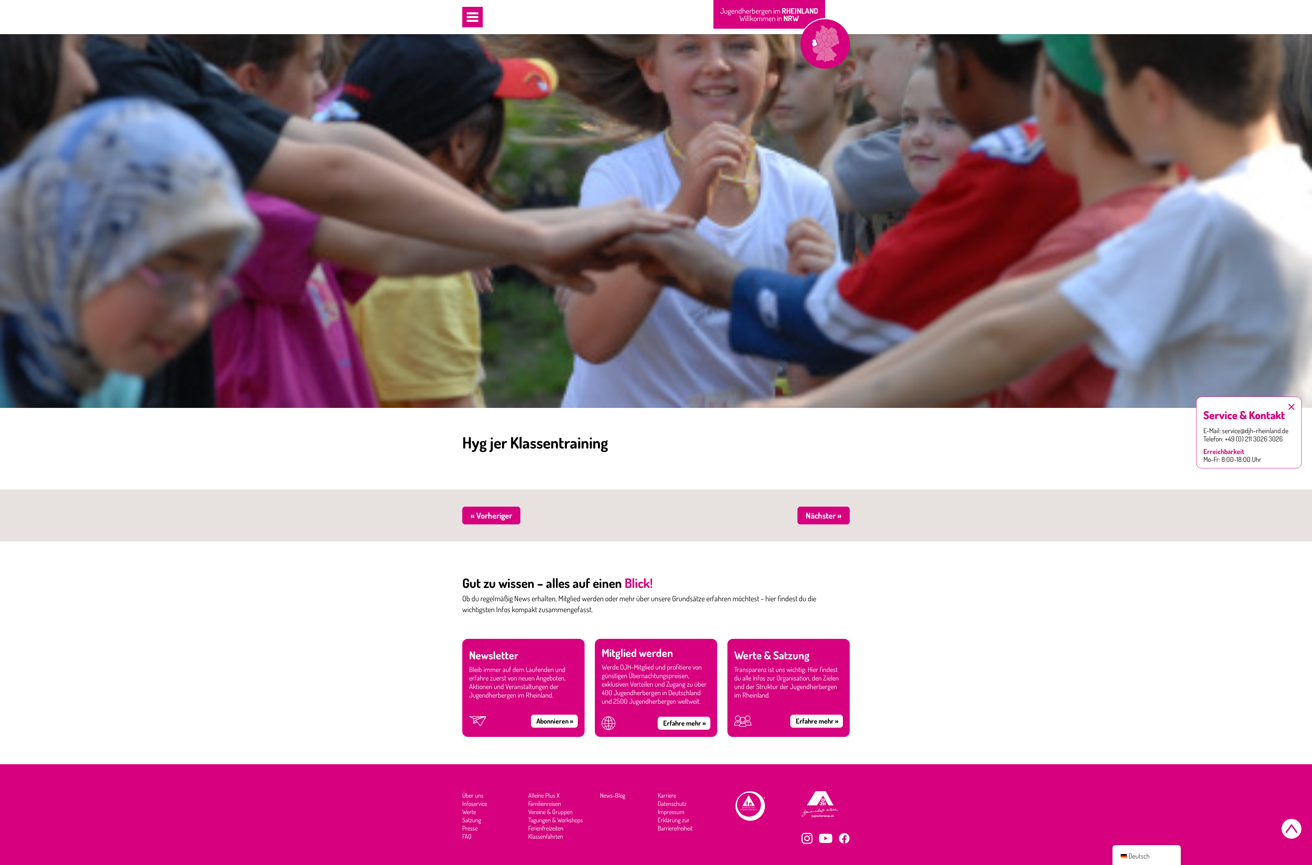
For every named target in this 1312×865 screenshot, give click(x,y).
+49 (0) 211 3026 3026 (1254, 439)
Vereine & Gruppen (550, 811)
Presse (470, 828)
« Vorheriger (491, 515)
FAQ (467, 836)
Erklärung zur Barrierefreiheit (675, 824)
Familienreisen (544, 803)
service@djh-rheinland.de (1255, 431)
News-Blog (612, 795)
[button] (472, 17)
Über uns (472, 795)
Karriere (667, 795)
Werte (469, 811)
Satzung (471, 820)
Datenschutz (672, 803)
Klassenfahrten (545, 836)
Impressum (671, 811)
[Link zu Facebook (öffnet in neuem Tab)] (844, 838)
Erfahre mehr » (684, 722)
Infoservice (474, 803)
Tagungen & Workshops (555, 820)
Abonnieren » (554, 720)
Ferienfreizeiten (545, 828)
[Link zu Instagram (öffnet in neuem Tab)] (807, 838)
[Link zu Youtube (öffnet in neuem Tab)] (825, 838)
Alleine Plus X (544, 795)
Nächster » (824, 515)
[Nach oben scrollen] (1291, 829)
